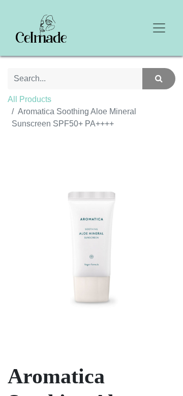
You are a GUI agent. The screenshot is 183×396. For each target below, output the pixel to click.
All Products (29, 99)
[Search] (158, 78)
